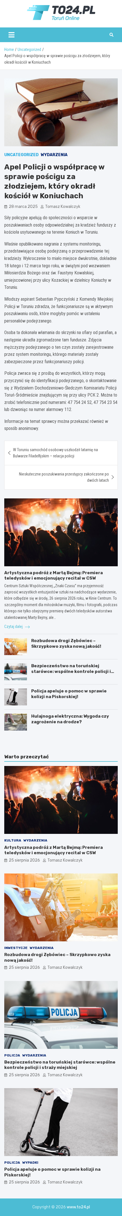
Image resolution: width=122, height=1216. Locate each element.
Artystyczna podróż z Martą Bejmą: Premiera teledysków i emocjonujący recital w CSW (53, 575)
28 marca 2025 (23, 206)
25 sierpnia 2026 (24, 860)
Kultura (12, 840)
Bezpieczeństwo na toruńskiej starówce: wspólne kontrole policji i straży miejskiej (71, 671)
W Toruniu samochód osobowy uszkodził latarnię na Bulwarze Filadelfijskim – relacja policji (55, 452)
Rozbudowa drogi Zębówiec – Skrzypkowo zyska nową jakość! (66, 643)
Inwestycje (16, 948)
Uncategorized (21, 154)
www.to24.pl (78, 1207)
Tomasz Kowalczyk (62, 206)
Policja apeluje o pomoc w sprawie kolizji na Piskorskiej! (69, 693)
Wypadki (30, 1163)
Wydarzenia (54, 154)
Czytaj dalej (14, 626)
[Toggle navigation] (11, 34)
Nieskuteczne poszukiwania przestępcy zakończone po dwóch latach (64, 477)
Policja (12, 1055)
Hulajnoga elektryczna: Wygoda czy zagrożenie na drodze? (70, 719)
